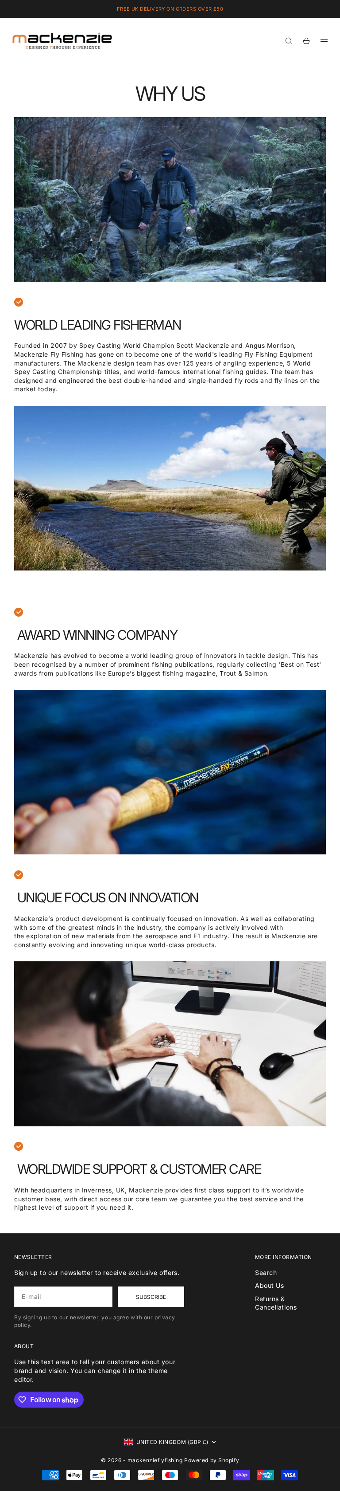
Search (266, 1272)
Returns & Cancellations (276, 1303)
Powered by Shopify (211, 1460)
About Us (269, 1285)
